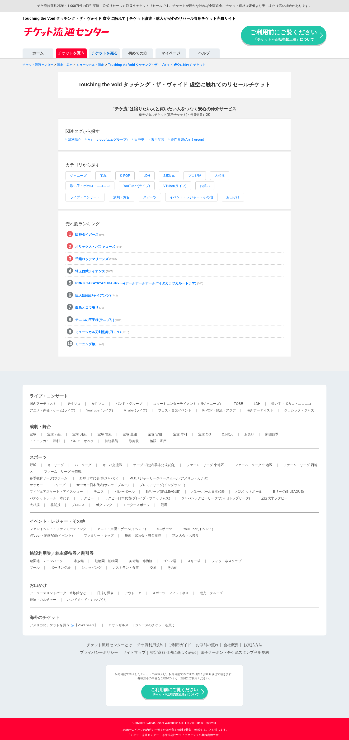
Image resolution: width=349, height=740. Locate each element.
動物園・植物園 (106, 561)
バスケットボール (249, 491)
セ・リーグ (55, 465)
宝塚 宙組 (155, 434)
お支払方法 (252, 645)
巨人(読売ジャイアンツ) (96, 295)
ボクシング (104, 505)
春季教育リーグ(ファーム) (49, 478)
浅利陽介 (74, 139)
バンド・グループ (129, 404)
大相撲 (220, 175)
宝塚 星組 (130, 434)
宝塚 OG (204, 434)
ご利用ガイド (179, 645)
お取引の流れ (207, 645)
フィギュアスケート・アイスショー (56, 491)
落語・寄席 (158, 441)
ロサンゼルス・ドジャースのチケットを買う (141, 625)
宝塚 (103, 175)
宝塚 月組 (79, 434)
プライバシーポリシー (99, 652)
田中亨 (139, 139)
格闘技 (56, 505)
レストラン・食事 (125, 567)
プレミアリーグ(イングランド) (162, 485)
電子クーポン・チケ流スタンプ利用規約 (235, 652)
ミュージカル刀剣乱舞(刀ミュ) (102, 332)
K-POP (125, 175)
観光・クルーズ (211, 593)
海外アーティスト (260, 410)
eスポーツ (164, 529)
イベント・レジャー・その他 (191, 197)
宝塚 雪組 (105, 434)
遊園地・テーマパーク (46, 561)
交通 (153, 567)
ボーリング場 (61, 567)
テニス (99, 491)
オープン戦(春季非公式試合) (154, 465)
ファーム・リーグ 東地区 (205, 465)
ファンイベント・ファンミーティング (58, 529)
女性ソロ (98, 404)
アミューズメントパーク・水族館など (58, 593)
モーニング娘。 (89, 344)
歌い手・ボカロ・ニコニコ (90, 186)
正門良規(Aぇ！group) (187, 139)
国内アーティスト (43, 404)
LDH (146, 175)
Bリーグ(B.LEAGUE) (288, 491)
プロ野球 (194, 175)
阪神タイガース (90, 234)
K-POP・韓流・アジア (219, 410)
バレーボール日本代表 (208, 491)
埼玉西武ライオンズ (94, 271)
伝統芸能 (111, 441)
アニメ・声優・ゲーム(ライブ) (52, 410)
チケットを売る (104, 53)
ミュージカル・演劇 (45, 441)
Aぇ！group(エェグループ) (108, 139)
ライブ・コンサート (85, 197)
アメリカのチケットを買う (50, 625)
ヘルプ (204, 53)
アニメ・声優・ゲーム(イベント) (121, 529)
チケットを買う (71, 53)
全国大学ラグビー (274, 498)
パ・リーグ (83, 465)
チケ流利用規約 (150, 645)
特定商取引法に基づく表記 (173, 652)
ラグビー (87, 498)
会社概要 (231, 645)
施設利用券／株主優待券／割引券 (62, 553)
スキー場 (194, 561)
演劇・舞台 (121, 197)
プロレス (78, 505)
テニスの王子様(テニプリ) (99, 320)
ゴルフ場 (169, 561)
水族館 (79, 561)
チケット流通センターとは (109, 645)
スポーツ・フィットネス (170, 593)
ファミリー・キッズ (99, 535)
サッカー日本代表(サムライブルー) (102, 485)
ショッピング (91, 567)
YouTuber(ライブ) (136, 186)
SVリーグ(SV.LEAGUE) (163, 491)
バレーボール (125, 491)
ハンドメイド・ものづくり (87, 600)
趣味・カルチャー (43, 600)
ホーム (38, 53)
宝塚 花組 (54, 434)
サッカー (36, 485)
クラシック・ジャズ (299, 410)
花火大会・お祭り (185, 535)
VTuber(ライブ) (175, 186)
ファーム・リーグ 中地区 (253, 465)
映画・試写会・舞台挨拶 (143, 535)
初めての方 (137, 53)
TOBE (238, 404)
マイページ (170, 53)
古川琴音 (157, 139)
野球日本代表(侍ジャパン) (99, 478)
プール (35, 567)
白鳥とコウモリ (89, 307)
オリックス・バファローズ (99, 246)
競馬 (164, 505)
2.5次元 (169, 175)
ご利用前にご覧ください (283, 35)
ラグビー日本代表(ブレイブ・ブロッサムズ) (137, 498)
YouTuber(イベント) (198, 529)
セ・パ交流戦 (112, 465)
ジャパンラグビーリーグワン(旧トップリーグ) (215, 498)
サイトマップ (134, 652)
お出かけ (233, 197)
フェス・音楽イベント (174, 410)
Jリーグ (60, 485)
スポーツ (149, 197)
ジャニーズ (78, 175)
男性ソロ (73, 404)
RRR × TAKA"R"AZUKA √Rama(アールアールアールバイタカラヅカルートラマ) (139, 283)
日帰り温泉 (105, 593)
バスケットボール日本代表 (50, 498)
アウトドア (133, 593)
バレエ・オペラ (82, 441)
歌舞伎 (134, 441)
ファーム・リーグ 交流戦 (62, 471)
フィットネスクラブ (226, 561)
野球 (33, 465)
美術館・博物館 (140, 561)
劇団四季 (271, 434)
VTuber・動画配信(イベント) (51, 535)
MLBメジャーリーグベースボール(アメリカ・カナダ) (168, 478)
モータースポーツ (136, 505)
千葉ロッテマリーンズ (96, 259)
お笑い (205, 186)
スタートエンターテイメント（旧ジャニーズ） (188, 404)
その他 (172, 567)
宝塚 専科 (180, 434)
